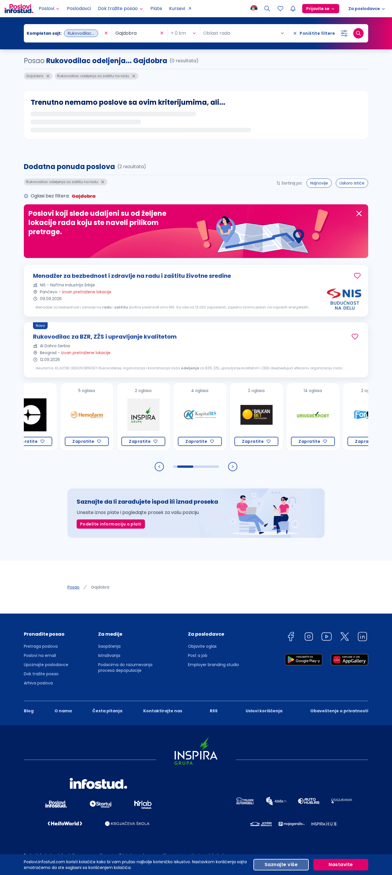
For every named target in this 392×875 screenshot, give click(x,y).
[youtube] (326, 637)
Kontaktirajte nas (162, 711)
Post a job (197, 655)
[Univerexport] (293, 417)
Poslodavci (79, 8)
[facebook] (290, 637)
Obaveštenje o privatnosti (339, 711)
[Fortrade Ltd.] (350, 417)
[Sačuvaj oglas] (357, 276)
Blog (29, 711)
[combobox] (65, 33)
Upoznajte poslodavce (46, 665)
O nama (63, 711)
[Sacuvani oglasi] (280, 8)
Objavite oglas (202, 646)
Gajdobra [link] (100, 587)
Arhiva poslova (38, 683)
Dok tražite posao (41, 674)
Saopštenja (109, 646)
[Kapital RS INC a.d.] (180, 417)
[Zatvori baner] (359, 213)
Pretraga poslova (41, 646)
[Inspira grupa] (123, 417)
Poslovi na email (40, 655)
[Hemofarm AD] (67, 417)
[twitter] (344, 637)
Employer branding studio (213, 665)
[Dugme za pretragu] (358, 33)
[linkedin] (362, 637)
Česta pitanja (107, 711)
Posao (73, 587)
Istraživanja (109, 655)
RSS (214, 711)
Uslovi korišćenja (264, 711)
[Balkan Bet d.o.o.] (236, 417)
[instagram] (309, 637)
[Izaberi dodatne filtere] (344, 33)
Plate (156, 8)
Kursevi (177, 8)
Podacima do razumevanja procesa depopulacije (125, 667)
